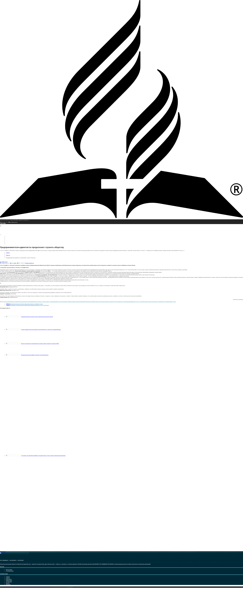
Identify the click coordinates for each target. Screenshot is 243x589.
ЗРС (85, 301)
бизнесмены (22, 301)
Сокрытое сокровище (158, 301)
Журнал (7, 242)
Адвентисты (13, 301)
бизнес (17, 301)
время (55, 301)
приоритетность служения (138, 301)
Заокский (82, 301)
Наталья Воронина (102, 301)
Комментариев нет (29, 263)
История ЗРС (8, 241)
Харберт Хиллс (172, 301)
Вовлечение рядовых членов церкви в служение (43, 301)
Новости (8, 237)
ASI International (7, 301)
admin (15, 263)
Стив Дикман (166, 301)
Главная (8, 236)
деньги (71, 301)
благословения (28, 301)
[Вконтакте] (0, 223)
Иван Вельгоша (89, 301)
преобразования (128, 301)
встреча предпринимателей (63, 301)
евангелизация (76, 301)
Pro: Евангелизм (9, 571)
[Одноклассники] (1, 223)
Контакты (8, 243)
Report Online (9, 569)
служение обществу (148, 301)
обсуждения (109, 301)
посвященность (120, 301)
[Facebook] (3, 223)
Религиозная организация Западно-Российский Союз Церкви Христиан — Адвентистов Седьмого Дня (27, 587)
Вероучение (8, 238)
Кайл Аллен (95, 301)
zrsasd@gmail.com (13, 222)
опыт (113, 301)
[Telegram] (5, 223)
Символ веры (9, 240)
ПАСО (115, 301)
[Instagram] (2, 223)
